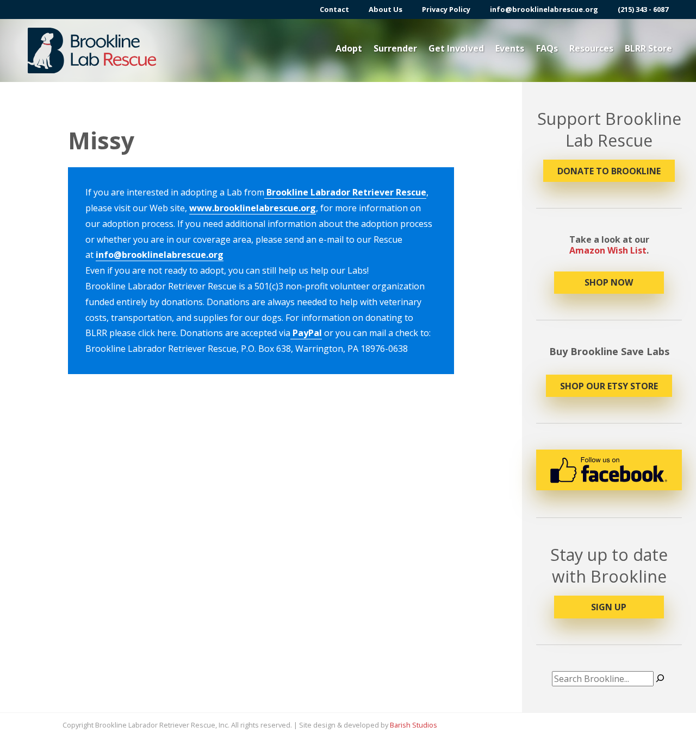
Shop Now (609, 282)
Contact (334, 9)
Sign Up (608, 607)
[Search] (660, 679)
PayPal (306, 333)
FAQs (547, 48)
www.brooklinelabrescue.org (252, 208)
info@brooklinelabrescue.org (544, 9)
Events (509, 48)
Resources (591, 48)
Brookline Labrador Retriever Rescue (345, 192)
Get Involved (456, 48)
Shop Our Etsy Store (609, 386)
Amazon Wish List (608, 250)
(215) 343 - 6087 (643, 9)
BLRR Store (648, 48)
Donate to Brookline (609, 171)
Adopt (348, 48)
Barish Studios (413, 725)
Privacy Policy (446, 9)
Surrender (395, 48)
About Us (385, 9)
